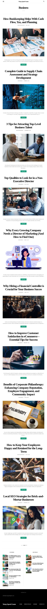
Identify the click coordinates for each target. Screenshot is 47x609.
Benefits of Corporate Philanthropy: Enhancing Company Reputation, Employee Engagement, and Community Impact (23, 389)
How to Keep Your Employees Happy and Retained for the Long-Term (23, 448)
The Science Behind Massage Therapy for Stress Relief (37, 564)
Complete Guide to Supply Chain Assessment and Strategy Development (23, 74)
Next (24, 545)
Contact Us (41, 604)
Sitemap (35, 604)
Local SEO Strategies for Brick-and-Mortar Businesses (23, 498)
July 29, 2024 (27, 397)
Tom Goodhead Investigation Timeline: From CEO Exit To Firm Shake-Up (14, 563)
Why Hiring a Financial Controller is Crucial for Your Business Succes (23, 287)
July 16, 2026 (11, 559)
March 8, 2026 (11, 585)
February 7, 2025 (26, 342)
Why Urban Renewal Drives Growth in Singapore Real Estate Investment (37, 570)
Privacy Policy (27, 604)
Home (21, 604)
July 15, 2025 (27, 184)
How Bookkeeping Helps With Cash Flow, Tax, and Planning (23, 20)
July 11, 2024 (28, 454)
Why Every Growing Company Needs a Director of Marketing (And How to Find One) (23, 233)
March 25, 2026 (11, 578)
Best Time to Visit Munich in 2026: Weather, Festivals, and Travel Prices (14, 582)
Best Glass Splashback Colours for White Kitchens (15, 576)
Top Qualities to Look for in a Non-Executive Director (23, 179)
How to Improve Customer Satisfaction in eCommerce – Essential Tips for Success (23, 336)
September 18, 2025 (27, 130)
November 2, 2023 (26, 502)
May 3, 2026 (27, 25)
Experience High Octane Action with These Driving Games (37, 557)
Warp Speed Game (23, 1)
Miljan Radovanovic (21, 25)
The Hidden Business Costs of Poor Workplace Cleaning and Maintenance (15, 556)
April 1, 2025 (26, 292)
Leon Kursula (20, 184)
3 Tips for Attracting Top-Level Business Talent (23, 125)
